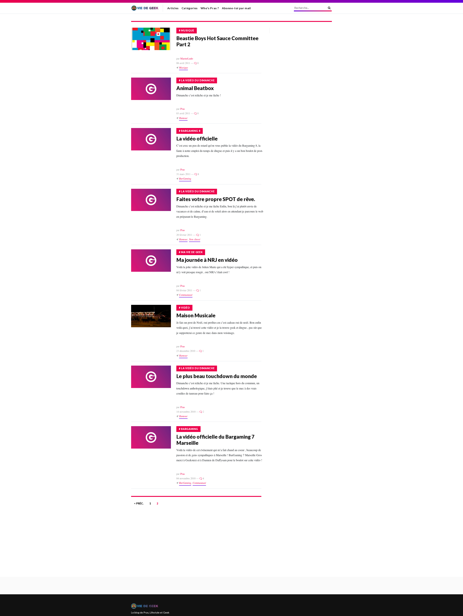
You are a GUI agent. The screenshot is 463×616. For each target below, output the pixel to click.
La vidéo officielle (197, 138)
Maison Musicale (195, 315)
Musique (183, 67)
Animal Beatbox (195, 88)
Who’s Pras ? (210, 8)
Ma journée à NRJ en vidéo (207, 260)
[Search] (329, 7)
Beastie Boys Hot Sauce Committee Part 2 (217, 41)
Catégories (190, 8)
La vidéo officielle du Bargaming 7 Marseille (215, 440)
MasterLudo (186, 58)
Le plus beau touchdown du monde (216, 376)
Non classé (194, 239)
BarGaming (185, 178)
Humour (183, 118)
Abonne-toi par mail (236, 8)
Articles (173, 8)
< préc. (139, 503)
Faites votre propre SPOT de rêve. (215, 199)
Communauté (185, 295)
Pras (182, 108)
